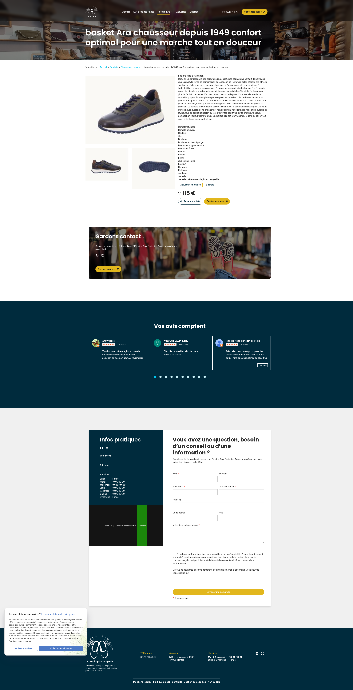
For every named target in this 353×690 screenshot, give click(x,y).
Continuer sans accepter (20, 641)
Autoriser (142, 526)
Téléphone (179, 486)
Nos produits (163, 11)
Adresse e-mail (227, 486)
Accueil (126, 11)
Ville (221, 512)
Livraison (193, 11)
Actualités (181, 11)
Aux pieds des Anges (143, 11)
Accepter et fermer (62, 648)
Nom (176, 473)
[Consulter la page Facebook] (97, 255)
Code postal (179, 512)
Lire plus (263, 365)
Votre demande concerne (186, 525)
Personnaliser (25, 648)
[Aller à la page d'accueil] (91, 11)
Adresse (177, 499)
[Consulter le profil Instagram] (102, 255)
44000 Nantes (182, 658)
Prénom (223, 473)
